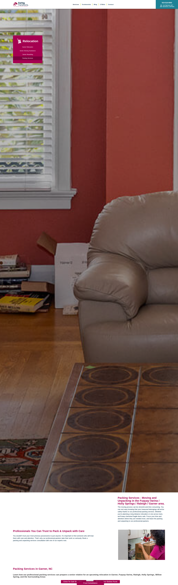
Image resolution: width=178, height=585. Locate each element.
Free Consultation (90, 583)
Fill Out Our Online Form (106, 582)
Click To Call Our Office (73, 582)
